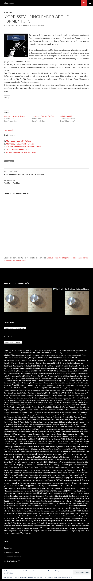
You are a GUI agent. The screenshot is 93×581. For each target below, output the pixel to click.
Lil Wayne (14, 444)
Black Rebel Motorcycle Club (44, 371)
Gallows (10, 415)
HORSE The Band (29, 424)
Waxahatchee (21, 528)
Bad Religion (13, 363)
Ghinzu (65, 415)
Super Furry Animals (48, 501)
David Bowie (74, 390)
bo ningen (15, 376)
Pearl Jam (81, 469)
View (44, 526)
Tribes (70, 521)
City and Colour (68, 383)
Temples (65, 503)
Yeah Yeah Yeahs (59, 531)
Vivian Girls (63, 526)
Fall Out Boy (8, 407)
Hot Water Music (58, 424)
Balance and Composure (27, 363)
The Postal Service (21, 514)
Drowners (13, 400)
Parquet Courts (81, 467)
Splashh (65, 496)
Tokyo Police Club (76, 518)
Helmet (81, 422)
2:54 (40, 350)
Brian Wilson (58, 376)
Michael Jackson (49, 451)
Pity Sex (85, 473)
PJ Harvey (12, 475)
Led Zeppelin (84, 441)
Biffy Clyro (8, 368)
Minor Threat (13, 454)
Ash (79, 357)
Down (71, 398)
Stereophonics (22, 498)
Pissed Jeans (77, 472)
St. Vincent (73, 496)
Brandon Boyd (36, 376)
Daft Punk (55, 388)
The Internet (48, 508)
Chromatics (43, 383)
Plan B (37, 475)
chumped (50, 383)
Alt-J (31, 355)
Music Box (9, 3)
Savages (42, 488)
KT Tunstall (70, 439)
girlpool (71, 415)
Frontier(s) (7, 412)
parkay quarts (70, 467)
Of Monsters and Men (31, 465)
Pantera (55, 467)
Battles (72, 363)
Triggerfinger (77, 521)
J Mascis (22, 434)
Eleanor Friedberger (64, 402)
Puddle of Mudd (14, 480)
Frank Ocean (44, 410)
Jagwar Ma (56, 429)
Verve (39, 525)
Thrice (20, 518)
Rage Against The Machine (36, 483)
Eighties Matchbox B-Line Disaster (40, 402)
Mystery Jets (64, 457)
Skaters (83, 491)
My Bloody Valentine (51, 457)
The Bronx (15, 506)
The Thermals (23, 516)
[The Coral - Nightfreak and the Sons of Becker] (71, 289)
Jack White (47, 429)
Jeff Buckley (51, 432)
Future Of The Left (78, 412)
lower (68, 444)
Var (9, 526)
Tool (9, 521)
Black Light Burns (23, 371)
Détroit (67, 400)
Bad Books (81, 360)
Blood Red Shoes (34, 373)
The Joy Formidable (76, 508)
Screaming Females (77, 488)
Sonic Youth (67, 493)
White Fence (74, 528)
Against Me (74, 350)
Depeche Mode (14, 395)
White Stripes (9, 531)
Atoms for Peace (20, 360)
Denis (19, 26)
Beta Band (72, 366)
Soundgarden (16, 496)
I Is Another (59, 427)
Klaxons (57, 439)
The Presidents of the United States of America (44, 514)
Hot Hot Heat (41, 424)
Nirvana (29, 462)
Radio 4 (13, 483)
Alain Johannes (14, 353)
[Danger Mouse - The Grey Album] (77, 303)
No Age (36, 462)
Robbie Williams (71, 486)
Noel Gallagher (51, 462)
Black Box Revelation (52, 368)
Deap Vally (41, 393)
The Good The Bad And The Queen (56, 506)
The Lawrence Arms (47, 511)
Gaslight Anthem (36, 415)
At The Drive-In (31, 360)
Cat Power (7, 381)
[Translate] (8, 130)
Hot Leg (49, 424)
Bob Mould (75, 373)
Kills (28, 439)
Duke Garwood (30, 400)
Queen (45, 480)
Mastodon (27, 449)
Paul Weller (55, 470)
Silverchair (76, 491)
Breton (50, 376)
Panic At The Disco (45, 467)
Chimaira (85, 381)
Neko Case (23, 459)
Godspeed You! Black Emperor (41, 417)
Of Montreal (43, 465)
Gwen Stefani (38, 422)
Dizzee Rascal (44, 398)
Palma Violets (28, 467)
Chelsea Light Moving (60, 381)
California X (51, 378)
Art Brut (73, 358)
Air (80, 350)
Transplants (51, 521)
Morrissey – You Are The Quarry (44, 116)
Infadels (84, 427)
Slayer (10, 493)
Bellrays (46, 366)
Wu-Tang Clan (35, 531)
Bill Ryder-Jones (18, 368)
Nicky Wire (68, 459)
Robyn (6, 488)
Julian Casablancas (42, 436)
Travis (66, 521)
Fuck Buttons (16, 412)
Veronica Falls (32, 526)
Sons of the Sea (77, 493)
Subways (17, 501)
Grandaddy (8, 420)
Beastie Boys (17, 366)
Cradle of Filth (13, 388)
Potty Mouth (73, 475)
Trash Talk (59, 521)
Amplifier (52, 355)
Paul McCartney (44, 470)
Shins (62, 491)
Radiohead (21, 483)
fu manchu (38, 412)
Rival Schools (53, 486)
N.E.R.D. (73, 457)
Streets (70, 498)
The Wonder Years (42, 516)
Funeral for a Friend (49, 412)
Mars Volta (7, 449)
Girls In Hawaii (80, 415)
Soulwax (7, 496)
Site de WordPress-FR (12, 561)
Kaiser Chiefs (62, 436)
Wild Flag (17, 531)
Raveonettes (78, 483)
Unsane (61, 523)
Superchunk (35, 501)
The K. (13, 511)
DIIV (64, 396)
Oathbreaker (71, 462)
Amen (47, 355)
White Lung (83, 528)
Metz (35, 452)
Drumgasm (21, 400)
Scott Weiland (65, 488)
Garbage (26, 415)
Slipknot (25, 493)
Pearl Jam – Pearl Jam (12, 181)
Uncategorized (52, 523)
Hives (87, 422)
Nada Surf (80, 457)
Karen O (80, 436)
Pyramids (39, 480)
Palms (36, 467)
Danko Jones (34, 390)
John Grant (57, 434)
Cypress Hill (46, 388)
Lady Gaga (13, 441)
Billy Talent (36, 368)
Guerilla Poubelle (78, 420)
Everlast (50, 405)
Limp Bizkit (22, 444)
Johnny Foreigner (68, 434)
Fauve (40, 407)
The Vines (32, 516)
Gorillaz (70, 417)
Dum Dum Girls (42, 400)
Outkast (16, 467)
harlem (50, 422)
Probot (54, 478)
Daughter (57, 390)
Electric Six (75, 402)
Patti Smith (34, 470)
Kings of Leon (41, 438)
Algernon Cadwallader (67, 353)
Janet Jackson (24, 432)
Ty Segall (40, 523)
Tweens (24, 523)
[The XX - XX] (40, 300)
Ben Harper (54, 366)
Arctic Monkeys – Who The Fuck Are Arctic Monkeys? (24, 172)
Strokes (10, 501)
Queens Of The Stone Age (60, 480)
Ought (11, 467)
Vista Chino (55, 526)
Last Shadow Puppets (46, 441)
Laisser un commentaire (34, 26)
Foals (12, 410)
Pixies (6, 475)
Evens (45, 405)
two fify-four (32, 523)
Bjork (43, 368)
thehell (71, 506)
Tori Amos (15, 521)
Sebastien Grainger (16, 491)
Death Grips (69, 393)
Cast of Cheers (82, 378)
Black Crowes (65, 368)
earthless (10, 402)
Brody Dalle (79, 376)
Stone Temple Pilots (54, 498)
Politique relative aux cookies (63, 577)
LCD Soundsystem (60, 441)
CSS (35, 388)
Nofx (60, 462)
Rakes (49, 483)
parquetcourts (8, 470)
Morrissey (9, 161)
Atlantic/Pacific (9, 360)
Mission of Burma (24, 454)
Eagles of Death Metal (78, 400)
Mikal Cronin (61, 451)
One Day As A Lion (59, 465)
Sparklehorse (30, 496)
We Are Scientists (33, 528)
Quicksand (75, 480)
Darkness (42, 390)
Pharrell (45, 473)
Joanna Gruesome (33, 434)
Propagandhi (68, 478)
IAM (26, 427)
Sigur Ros (68, 490)
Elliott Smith (27, 405)
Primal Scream (47, 478)
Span (24, 496)
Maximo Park (47, 449)
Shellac (57, 491)
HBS (59, 422)
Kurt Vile (77, 439)
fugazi (32, 412)
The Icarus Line (37, 508)
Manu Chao (49, 447)
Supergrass (59, 501)
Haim (45, 422)
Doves (66, 398)
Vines (48, 525)
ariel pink (66, 358)
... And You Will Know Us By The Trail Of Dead (21, 350)
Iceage (38, 426)
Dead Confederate (10, 393)
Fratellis (67, 410)
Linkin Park (31, 444)
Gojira (55, 417)
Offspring (19, 465)
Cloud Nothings (18, 385)
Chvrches (58, 383)
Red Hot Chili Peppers (24, 486)
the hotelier (28, 508)
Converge (49, 385)
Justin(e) (54, 436)
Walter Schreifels (83, 526)
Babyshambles (71, 360)
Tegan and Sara (56, 503)
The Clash (22, 506)
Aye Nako (60, 360)
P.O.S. (21, 467)
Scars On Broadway (53, 488)
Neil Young (14, 459)
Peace (73, 470)
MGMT (39, 452)
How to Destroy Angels (72, 424)
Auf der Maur (51, 360)
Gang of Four (18, 415)
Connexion (8, 548)
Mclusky (65, 449)
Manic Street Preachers (32, 446)
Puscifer (33, 480)
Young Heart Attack (82, 531)
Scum (87, 488)
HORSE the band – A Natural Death (21, 152)
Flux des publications (11, 552)
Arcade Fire (42, 357)
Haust (55, 422)
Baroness (39, 363)
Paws (69, 470)
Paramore (61, 467)
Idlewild (45, 426)
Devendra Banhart (43, 395)
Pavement (62, 470)
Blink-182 (78, 371)
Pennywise (17, 473)
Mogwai (39, 454)
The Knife (19, 511)
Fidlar (50, 407)
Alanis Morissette (28, 353)
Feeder (45, 407)
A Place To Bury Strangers (26, 358)
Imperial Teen (69, 427)
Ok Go (50, 465)
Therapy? (65, 513)
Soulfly (86, 493)
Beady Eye (8, 366)
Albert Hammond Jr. (43, 353)
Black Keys (84, 368)
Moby (34, 454)
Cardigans (73, 378)
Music (40, 457)
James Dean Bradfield (75, 429)
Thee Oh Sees (32, 505)
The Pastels (10, 514)
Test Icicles (72, 503)
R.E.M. (83, 480)
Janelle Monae (13, 431)
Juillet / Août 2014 (67, 116)
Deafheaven (31, 393)
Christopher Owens (31, 383)
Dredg (86, 398)
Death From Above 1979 (55, 393)
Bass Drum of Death (51, 363)
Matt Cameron (36, 449)
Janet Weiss (33, 432)
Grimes (51, 420)
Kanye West (72, 436)
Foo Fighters (21, 409)
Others (6, 467)
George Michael (57, 415)
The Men (77, 510)
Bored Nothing (25, 376)
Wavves (13, 528)
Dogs (62, 398)
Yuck (22, 533)
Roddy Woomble (14, 488)
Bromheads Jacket (13, 378)
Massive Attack (17, 449)
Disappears (12, 398)
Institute (7, 429)
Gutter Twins (29, 422)
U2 (46, 523)
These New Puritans (77, 513)
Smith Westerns (56, 493)
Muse (35, 457)
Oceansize (80, 462)
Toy (32, 521)
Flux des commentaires (12, 557)
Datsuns (49, 390)
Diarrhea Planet (57, 395)
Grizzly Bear (67, 420)
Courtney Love (80, 385)
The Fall (41, 506)
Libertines (7, 444)
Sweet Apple (10, 503)
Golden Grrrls (62, 417)
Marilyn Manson (59, 447)
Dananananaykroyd (11, 390)
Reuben (35, 486)
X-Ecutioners (45, 531)
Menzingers (8, 451)
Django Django (54, 398)
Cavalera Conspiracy (18, 381)
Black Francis (75, 368)
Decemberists (79, 393)
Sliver (30, 493)
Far (22, 407)
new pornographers (34, 459)
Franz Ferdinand (56, 409)
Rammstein (56, 483)
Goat (27, 417)
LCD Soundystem (73, 441)
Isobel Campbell (36, 429)
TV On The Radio (14, 523)
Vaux (13, 526)
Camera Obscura (63, 378)
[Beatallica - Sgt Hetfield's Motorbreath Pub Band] (16, 300)
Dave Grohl (65, 390)
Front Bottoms (84, 410)
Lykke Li (81, 444)
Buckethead (29, 378)
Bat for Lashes (65, 363)
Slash (5, 493)
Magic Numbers (14, 447)
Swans (81, 501)
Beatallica (27, 366)
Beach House (79, 363)
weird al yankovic (53, 528)
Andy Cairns (60, 355)
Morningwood (59, 454)
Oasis (64, 462)
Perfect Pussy (26, 473)
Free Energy (74, 410)
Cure (39, 388)
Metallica (29, 452)
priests (38, 478)
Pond (59, 475)
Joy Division (30, 436)
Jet (5, 434)
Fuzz (5, 415)
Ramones (64, 483)
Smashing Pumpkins (41, 493)
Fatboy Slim (27, 407)
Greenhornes (44, 420)
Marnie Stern (83, 447)
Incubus (77, 426)
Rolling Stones (26, 488)
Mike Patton (71, 452)
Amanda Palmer (39, 355)
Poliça (53, 475)
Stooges (65, 498)
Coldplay (29, 385)
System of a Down (22, 503)
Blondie (11, 373)
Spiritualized (58, 496)
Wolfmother (25, 531)
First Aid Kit (58, 407)
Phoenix (61, 473)
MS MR (20, 457)
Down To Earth (78, 398)
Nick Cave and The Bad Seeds (53, 459)
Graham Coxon (80, 417)
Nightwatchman (78, 459)
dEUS (34, 395)
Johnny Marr (80, 434)
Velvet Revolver (21, 526)
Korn (63, 438)
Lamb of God (22, 441)
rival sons (62, 486)
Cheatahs (48, 380)
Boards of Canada (63, 373)
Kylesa (83, 439)
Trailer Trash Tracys (40, 521)
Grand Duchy (17, 420)
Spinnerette (49, 496)
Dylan (50, 400)
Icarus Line (31, 427)
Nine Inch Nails (18, 462)
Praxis (80, 475)
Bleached (71, 371)
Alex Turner (55, 353)
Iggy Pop (51, 427)
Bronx (22, 378)
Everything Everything (61, 405)
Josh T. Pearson (20, 436)
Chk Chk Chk (8, 383)
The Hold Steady (17, 508)
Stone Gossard (41, 498)
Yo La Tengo (70, 531)
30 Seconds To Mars (49, 350)
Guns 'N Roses (19, 422)
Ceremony (40, 381)
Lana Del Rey (32, 441)
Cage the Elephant (40, 378)
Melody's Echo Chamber (76, 449)
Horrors (20, 424)
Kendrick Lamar (21, 439)
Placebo (19, 475)
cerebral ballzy (31, 381)
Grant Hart (26, 420)
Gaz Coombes (47, 415)
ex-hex (72, 405)
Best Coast (63, 366)
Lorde (51, 444)
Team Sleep (42, 503)
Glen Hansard (20, 417)
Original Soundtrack (73, 465)
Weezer (43, 528)
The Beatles (80, 503)
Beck (41, 366)
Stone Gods (31, 498)
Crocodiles (23, 388)
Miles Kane (80, 451)
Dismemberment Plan (24, 398)
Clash (9, 385)
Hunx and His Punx (17, 427)
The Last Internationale (32, 511)
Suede (23, 501)
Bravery (45, 376)
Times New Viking (42, 518)
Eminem (40, 405)
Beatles (35, 365)
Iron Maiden (20, 429)
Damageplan (63, 388)
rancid (70, 483)
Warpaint (7, 528)
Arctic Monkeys (55, 357)
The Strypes (14, 516)
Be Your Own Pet (82, 366)
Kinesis (32, 439)
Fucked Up (26, 412)
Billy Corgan (28, 368)
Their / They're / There (61, 508)
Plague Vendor (29, 475)
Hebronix (75, 422)
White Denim (64, 528)
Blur (54, 373)
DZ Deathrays (58, 400)
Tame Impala (33, 503)
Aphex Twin (13, 358)
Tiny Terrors (53, 518)
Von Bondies (72, 526)
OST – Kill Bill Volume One (17, 149)
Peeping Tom (8, 473)
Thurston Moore (30, 518)
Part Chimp (18, 470)
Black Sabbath (62, 371)
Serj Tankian (28, 491)
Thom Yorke (12, 518)
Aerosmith (66, 350)
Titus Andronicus (64, 518)
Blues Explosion (46, 373)
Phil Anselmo (52, 473)
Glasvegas (10, 417)
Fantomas (16, 407)
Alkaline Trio (9, 355)
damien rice (73, 388)
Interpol (13, 429)
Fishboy (65, 407)
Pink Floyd (67, 473)
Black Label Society (10, 371)
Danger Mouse (24, 390)
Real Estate (11, 486)
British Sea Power (69, 376)
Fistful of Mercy (74, 407)
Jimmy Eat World (12, 434)
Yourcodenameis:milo (12, 533)
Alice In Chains (81, 353)
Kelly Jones (11, 439)
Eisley (55, 402)
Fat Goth (35, 407)
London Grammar (43, 444)
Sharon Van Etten (47, 491)
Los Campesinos (60, 444)
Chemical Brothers (75, 381)
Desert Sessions (26, 396)
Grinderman (59, 420)
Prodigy (60, 477)
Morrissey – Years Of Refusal (14, 116)
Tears (49, 503)
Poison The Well (45, 475)
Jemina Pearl (74, 432)
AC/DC (59, 350)
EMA (35, 405)
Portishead (64, 475)
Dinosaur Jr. (71, 395)
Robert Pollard (82, 486)
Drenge (6, 400)
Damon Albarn (82, 388)
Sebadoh (7, 491)
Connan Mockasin (39, 385)
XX (51, 531)
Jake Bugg (64, 429)
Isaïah (27, 429)
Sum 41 (28, 501)
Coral (72, 385)
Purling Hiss (25, 480)
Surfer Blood (69, 501)
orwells (84, 465)
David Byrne (84, 390)
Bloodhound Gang (20, 373)
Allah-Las (17, 355)
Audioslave (42, 360)
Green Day (35, 419)
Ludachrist (74, 444)
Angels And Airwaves (72, 355)
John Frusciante (47, 434)
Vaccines (67, 523)
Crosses (31, 388)
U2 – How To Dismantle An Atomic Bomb (23, 146)
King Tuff (51, 439)
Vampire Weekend (78, 523)
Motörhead (13, 457)
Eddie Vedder (19, 402)
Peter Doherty (37, 473)
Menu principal (90, 3)
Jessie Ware (83, 432)
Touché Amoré (24, 521)
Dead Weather (22, 393)
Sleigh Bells (17, 493)
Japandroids (42, 432)
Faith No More (81, 405)
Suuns (77, 501)
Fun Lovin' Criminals (63, 412)
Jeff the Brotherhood (62, 432)
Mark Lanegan (72, 446)
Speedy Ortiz (40, 496)
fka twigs (83, 407)
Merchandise (19, 451)
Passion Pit (26, 470)
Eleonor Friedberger (16, 405)
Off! (13, 464)
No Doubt (42, 462)
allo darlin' (25, 355)
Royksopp (35, 488)
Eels (26, 402)
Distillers (35, 398)
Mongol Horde (49, 454)
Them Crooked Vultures (64, 511)
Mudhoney (28, 457)
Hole (15, 424)
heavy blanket (66, 422)
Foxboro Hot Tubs (33, 410)
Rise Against (43, 486)
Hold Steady (8, 424)
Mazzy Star (57, 449)
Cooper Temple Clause (61, 385)
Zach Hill (28, 533)
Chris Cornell (18, 383)
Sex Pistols (36, 491)
